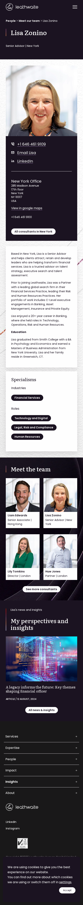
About (10, 793)
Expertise (12, 748)
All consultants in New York (33, 231)
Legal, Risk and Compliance (33, 427)
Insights (11, 781)
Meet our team (29, 21)
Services (11, 736)
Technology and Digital (31, 418)
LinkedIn (25, 161)
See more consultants (41, 589)
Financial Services (27, 398)
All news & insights (42, 710)
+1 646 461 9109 (31, 144)
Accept (67, 890)
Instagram (13, 828)
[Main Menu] (75, 6)
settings (65, 882)
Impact (11, 770)
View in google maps (26, 208)
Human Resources (27, 437)
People (11, 21)
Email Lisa (26, 152)
